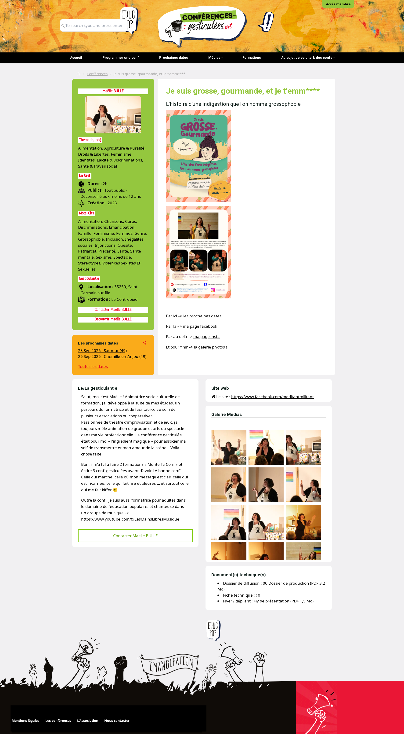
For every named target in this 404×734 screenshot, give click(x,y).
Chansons (113, 221)
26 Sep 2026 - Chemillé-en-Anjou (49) (112, 356)
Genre (140, 233)
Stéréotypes (89, 263)
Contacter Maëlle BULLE (113, 310)
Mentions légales (25, 720)
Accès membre (338, 4)
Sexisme (103, 257)
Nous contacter (117, 720)
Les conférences (58, 720)
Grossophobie (91, 239)
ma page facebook (200, 326)
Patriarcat (87, 251)
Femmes (124, 233)
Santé (122, 251)
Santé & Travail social (97, 166)
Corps (130, 221)
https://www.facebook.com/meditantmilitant (272, 396)
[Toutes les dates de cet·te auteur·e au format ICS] (145, 343)
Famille (84, 233)
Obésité (125, 245)
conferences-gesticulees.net (202, 26)
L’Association (87, 720)
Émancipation (121, 227)
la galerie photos (209, 347)
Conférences (97, 73)
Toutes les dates (93, 366)
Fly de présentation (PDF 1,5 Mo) (284, 601)
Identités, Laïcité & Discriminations (110, 160)
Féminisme (121, 154)
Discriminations (92, 227)
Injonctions (105, 245)
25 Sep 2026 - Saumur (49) (102, 350)
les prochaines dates (202, 316)
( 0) (258, 595)
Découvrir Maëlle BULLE (113, 319)
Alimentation (90, 221)
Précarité (106, 251)
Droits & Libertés (93, 154)
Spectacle (122, 257)
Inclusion (114, 239)
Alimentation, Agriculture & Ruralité (111, 148)
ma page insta (206, 336)
